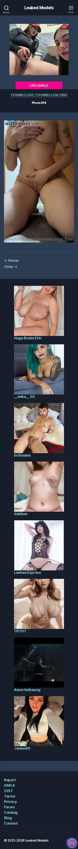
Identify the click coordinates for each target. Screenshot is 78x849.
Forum (9, 807)
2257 (8, 791)
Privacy (10, 801)
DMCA (9, 785)
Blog (8, 818)
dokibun (21, 514)
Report (10, 780)
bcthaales (22, 455)
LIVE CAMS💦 (39, 85)
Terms (9, 796)
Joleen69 (22, 748)
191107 (20, 631)
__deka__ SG (24, 396)
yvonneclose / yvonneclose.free (39, 95)
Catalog (11, 812)
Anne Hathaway (27, 690)
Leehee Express (27, 572)
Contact (11, 823)
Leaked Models (39, 8)
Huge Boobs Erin (28, 338)
